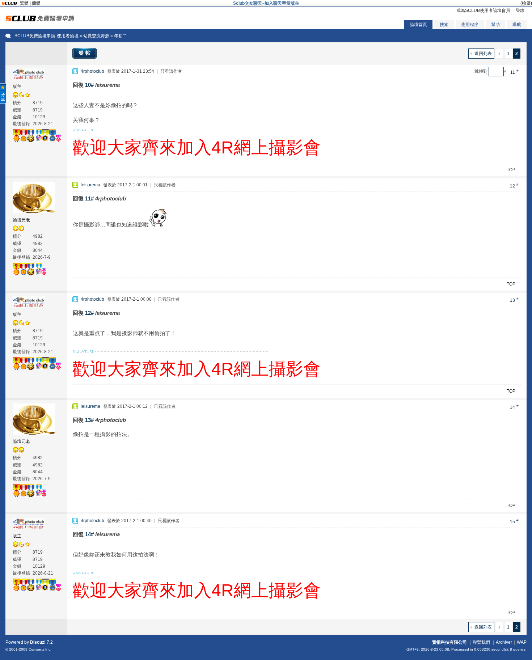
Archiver (504, 642)
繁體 (24, 3)
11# (89, 198)
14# (89, 534)
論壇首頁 (418, 24)
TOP (511, 169)
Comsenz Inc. (40, 649)
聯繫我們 (481, 642)
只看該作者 (171, 71)
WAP (522, 642)
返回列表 (483, 53)
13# (89, 420)
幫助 (495, 24)
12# (89, 313)
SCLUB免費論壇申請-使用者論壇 (46, 35)
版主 (17, 86)
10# (89, 85)
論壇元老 (21, 220)
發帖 (85, 53)
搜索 (444, 24)
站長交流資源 (96, 35)
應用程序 (469, 24)
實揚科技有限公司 (449, 642)
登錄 (520, 10)
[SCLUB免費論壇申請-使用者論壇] (40, 19)
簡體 (36, 3)
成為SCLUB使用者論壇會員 (483, 10)
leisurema (90, 184)
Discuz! (38, 642)
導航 (516, 24)
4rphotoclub (92, 71)
